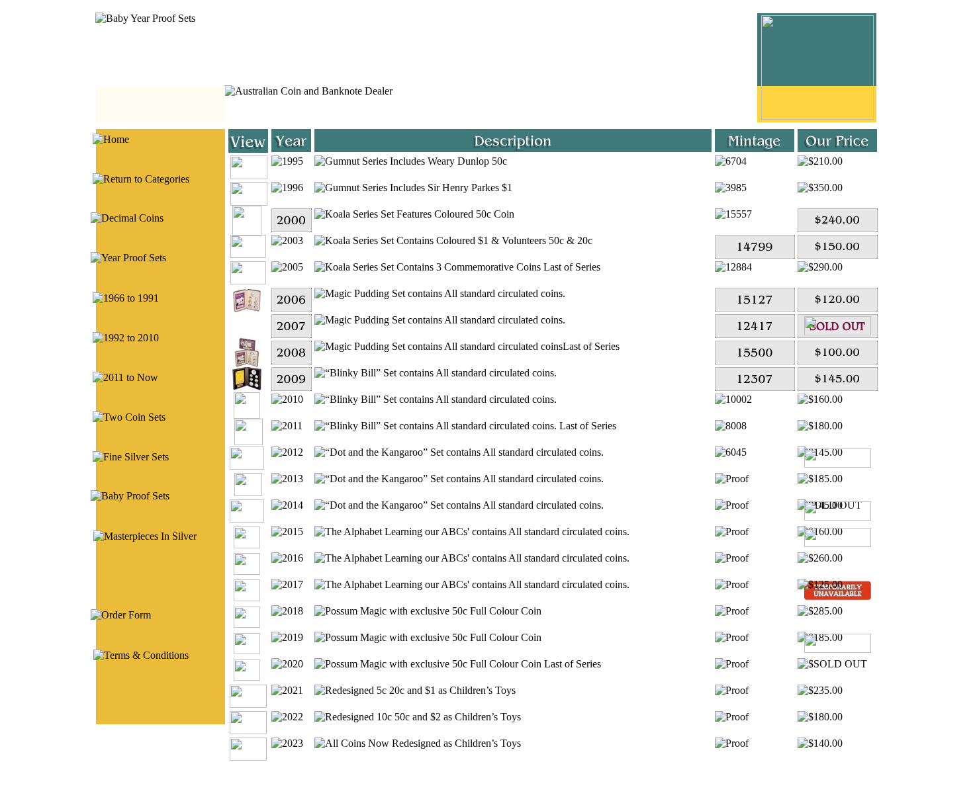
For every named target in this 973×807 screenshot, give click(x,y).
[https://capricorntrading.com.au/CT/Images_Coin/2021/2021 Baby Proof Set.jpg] (248, 704)
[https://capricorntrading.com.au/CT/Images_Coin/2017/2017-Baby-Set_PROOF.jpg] (247, 597)
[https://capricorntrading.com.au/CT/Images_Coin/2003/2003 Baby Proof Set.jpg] (248, 254)
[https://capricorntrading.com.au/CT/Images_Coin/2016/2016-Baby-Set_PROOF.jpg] (247, 571)
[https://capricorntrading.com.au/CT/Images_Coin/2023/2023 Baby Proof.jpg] (248, 757)
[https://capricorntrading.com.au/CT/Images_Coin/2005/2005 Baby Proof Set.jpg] (248, 280)
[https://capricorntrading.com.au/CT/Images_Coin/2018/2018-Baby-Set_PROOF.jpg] (247, 624)
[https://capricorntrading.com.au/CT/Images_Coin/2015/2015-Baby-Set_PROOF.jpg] (247, 544)
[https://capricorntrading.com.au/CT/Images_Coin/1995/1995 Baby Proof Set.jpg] (248, 175)
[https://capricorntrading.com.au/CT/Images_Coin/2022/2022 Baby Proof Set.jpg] (248, 730)
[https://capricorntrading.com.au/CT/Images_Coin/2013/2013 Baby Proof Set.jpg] (248, 492)
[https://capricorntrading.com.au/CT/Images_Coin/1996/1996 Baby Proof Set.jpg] (248, 202)
